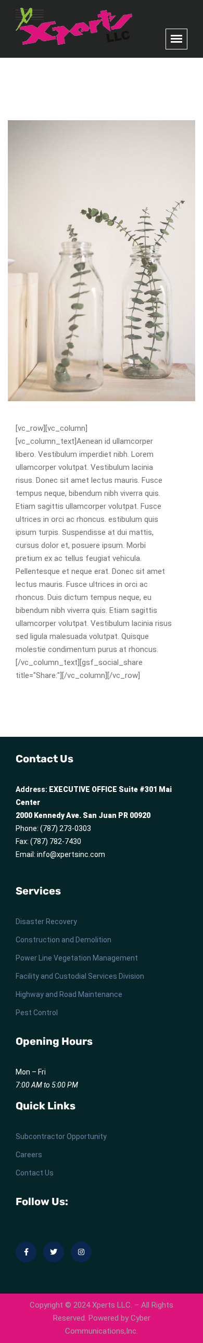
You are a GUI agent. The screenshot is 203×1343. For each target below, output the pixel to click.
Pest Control (37, 1012)
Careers (29, 1154)
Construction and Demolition (63, 940)
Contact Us (35, 1173)
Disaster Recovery (46, 921)
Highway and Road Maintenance (69, 994)
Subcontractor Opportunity (61, 1136)
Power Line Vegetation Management (77, 958)
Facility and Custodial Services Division (80, 976)
